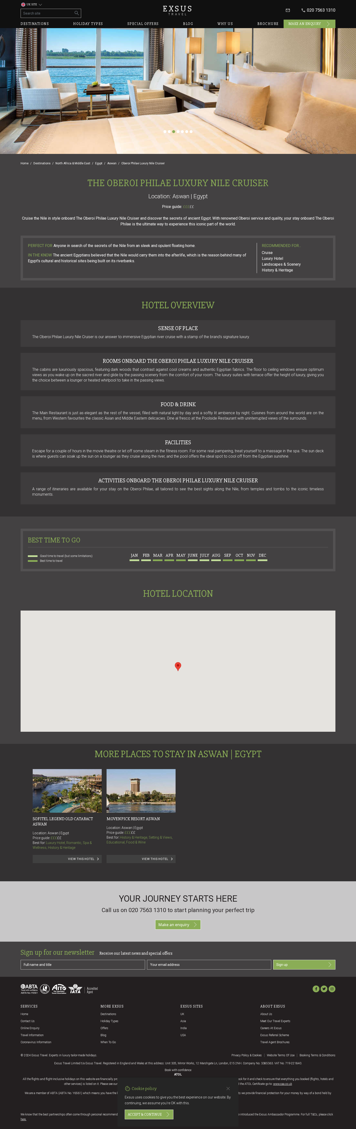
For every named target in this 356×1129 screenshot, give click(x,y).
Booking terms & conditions (317, 1055)
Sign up (282, 965)
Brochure (268, 24)
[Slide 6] (186, 131)
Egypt (98, 163)
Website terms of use (280, 1055)
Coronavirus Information (36, 1042)
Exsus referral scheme (274, 1035)
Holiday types (88, 24)
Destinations (35, 24)
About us (266, 1014)
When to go (108, 1042)
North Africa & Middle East (72, 163)
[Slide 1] (164, 131)
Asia (183, 1021)
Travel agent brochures (275, 1042)
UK (182, 1014)
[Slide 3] (173, 131)
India (183, 1028)
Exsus (178, 10)
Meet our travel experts (275, 1021)
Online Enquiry (30, 1028)
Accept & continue (145, 1114)
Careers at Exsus (271, 1028)
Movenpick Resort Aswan (133, 818)
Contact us (28, 1021)
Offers (104, 1028)
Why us (225, 24)
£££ (188, 207)
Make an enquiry (304, 24)
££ (192, 207)
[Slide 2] (169, 131)
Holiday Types (109, 1021)
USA (183, 1035)
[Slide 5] (182, 131)
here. (23, 1119)
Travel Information (32, 1035)
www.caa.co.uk (282, 1084)
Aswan (111, 163)
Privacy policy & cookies (247, 1055)
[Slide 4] (178, 131)
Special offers (143, 24)
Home (25, 163)
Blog (188, 24)
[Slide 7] (191, 131)
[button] (178, 666)
